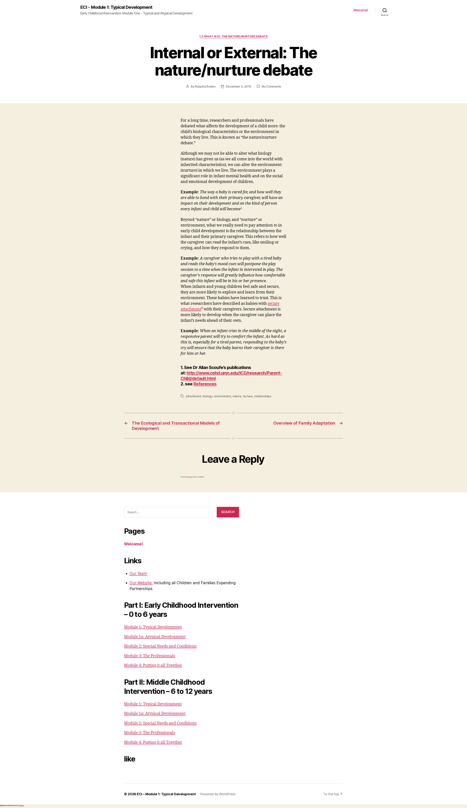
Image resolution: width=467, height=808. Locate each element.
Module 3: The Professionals (149, 656)
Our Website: (141, 583)
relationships (262, 396)
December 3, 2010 (238, 86)
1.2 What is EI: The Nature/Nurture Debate (233, 36)
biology (208, 396)
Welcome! (360, 10)
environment (222, 396)
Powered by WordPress (218, 794)
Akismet (21, 805)
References (205, 383)
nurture (248, 396)
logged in (190, 477)
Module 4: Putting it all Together (153, 665)
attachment (193, 396)
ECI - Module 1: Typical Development (116, 7)
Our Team (138, 573)
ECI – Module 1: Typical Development (166, 794)
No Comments (271, 86)
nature (237, 396)
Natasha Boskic (205, 86)
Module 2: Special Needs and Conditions (160, 646)
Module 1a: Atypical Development (155, 636)
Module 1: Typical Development (153, 627)
